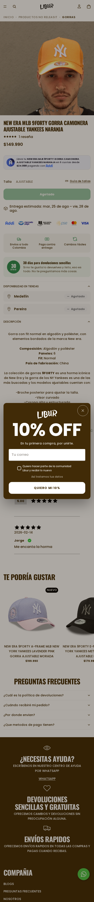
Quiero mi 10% (47, 488)
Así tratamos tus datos (47, 477)
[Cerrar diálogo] (83, 410)
